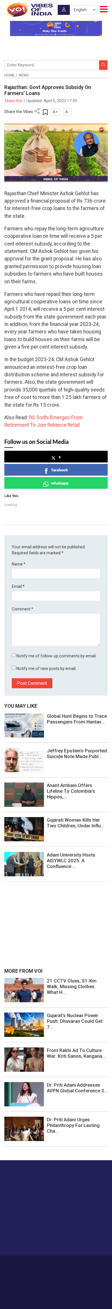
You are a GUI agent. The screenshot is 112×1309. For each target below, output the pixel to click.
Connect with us (33, 1239)
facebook (59, 469)
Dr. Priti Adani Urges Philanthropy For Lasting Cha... (73, 1125)
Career (30, 1264)
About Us (47, 1264)
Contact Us (68, 1264)
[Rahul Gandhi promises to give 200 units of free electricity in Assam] (24, 989)
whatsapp (59, 483)
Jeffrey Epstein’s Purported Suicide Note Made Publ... (77, 753)
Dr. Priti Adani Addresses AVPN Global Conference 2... (77, 1088)
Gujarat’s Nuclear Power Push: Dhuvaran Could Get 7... (75, 1021)
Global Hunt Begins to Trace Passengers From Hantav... (77, 719)
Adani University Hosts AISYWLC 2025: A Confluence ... (71, 860)
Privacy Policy (47, 1270)
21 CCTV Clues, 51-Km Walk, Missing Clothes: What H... (71, 986)
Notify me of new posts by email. (46, 668)
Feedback (89, 1264)
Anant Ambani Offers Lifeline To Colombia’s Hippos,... (71, 791)
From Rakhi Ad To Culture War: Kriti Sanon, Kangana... (76, 1053)
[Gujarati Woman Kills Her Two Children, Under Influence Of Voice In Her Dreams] (24, 829)
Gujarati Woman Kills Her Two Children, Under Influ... (75, 822)
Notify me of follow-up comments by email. (56, 656)
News (23, 75)
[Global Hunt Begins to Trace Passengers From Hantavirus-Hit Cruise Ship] (24, 725)
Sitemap (69, 1270)
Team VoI (13, 100)
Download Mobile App (56, 1294)
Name (19, 564)
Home (9, 75)
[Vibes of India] (28, 10)
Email (18, 586)
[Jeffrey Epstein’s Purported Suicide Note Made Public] (24, 759)
